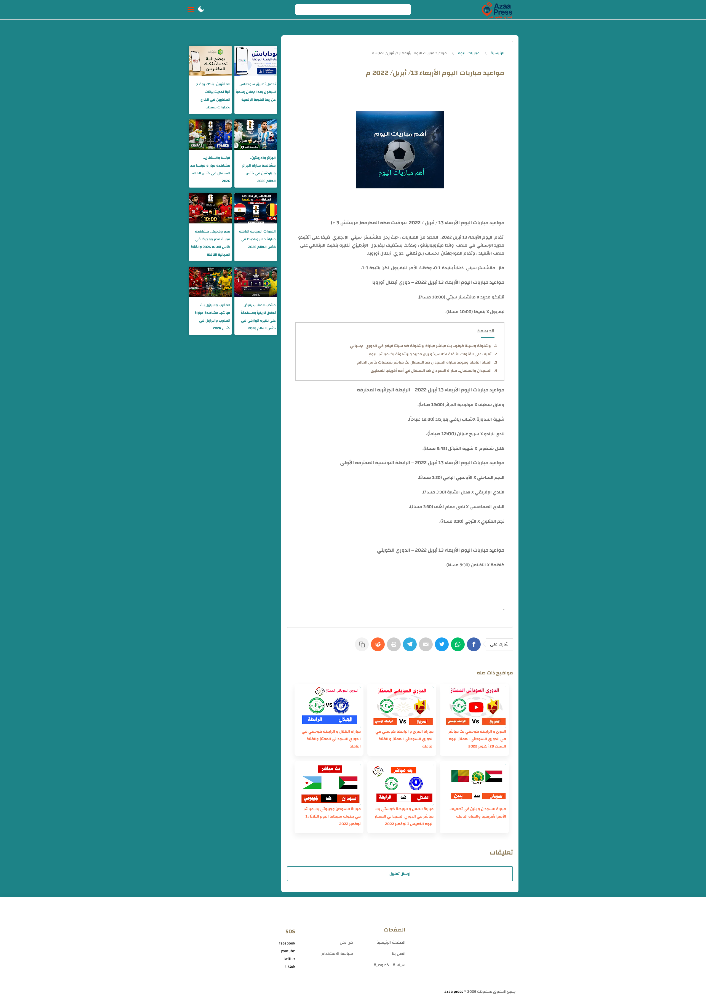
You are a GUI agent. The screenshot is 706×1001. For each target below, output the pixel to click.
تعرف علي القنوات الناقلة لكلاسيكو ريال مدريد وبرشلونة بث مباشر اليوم (430, 354)
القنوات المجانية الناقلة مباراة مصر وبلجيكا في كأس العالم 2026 (257, 239)
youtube (288, 951)
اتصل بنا (398, 953)
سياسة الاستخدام (337, 953)
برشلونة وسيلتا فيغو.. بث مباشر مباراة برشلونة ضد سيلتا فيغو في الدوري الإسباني (420, 345)
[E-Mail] (427, 647)
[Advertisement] (463, 945)
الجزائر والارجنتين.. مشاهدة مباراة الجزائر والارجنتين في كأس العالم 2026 (259, 169)
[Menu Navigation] (191, 9)
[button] (201, 10)
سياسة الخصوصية (389, 965)
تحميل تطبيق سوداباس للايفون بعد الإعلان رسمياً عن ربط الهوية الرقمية (256, 92)
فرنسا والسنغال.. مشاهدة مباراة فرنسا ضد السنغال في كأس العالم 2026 (210, 169)
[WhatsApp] (459, 647)
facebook (287, 943)
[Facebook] (475, 647)
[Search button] (302, 9)
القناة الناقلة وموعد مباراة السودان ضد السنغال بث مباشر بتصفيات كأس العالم (424, 362)
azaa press (453, 991)
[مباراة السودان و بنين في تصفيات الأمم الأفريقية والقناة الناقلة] (474, 784)
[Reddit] (379, 647)
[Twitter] (443, 647)
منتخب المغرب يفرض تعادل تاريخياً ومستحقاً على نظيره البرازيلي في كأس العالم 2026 (258, 317)
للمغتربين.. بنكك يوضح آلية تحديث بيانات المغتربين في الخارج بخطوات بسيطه (213, 96)
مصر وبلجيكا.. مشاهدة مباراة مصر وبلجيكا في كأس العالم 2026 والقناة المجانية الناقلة (210, 243)
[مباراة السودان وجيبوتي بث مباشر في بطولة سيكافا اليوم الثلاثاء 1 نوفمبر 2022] (329, 784)
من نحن (346, 942)
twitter (289, 958)
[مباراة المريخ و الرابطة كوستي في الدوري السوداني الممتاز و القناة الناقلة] (402, 707)
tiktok (290, 966)
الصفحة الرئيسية (390, 942)
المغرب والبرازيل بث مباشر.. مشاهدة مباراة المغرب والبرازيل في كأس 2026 (212, 317)
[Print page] (395, 647)
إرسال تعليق (399, 873)
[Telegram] (411, 647)
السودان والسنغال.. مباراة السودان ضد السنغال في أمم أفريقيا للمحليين (431, 370)
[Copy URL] (363, 647)
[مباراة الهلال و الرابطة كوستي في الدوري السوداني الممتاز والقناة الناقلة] (329, 707)
